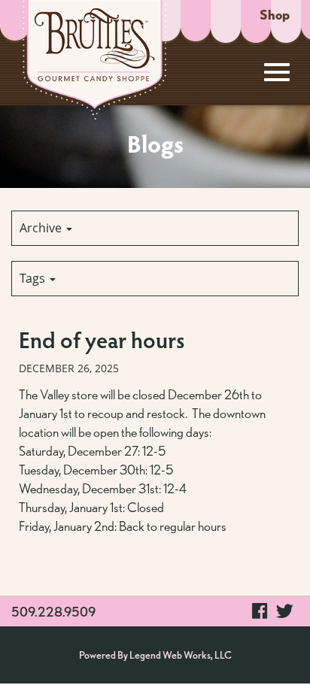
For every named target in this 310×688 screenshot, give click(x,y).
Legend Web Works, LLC (180, 655)
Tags (34, 278)
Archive (42, 228)
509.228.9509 (53, 612)
